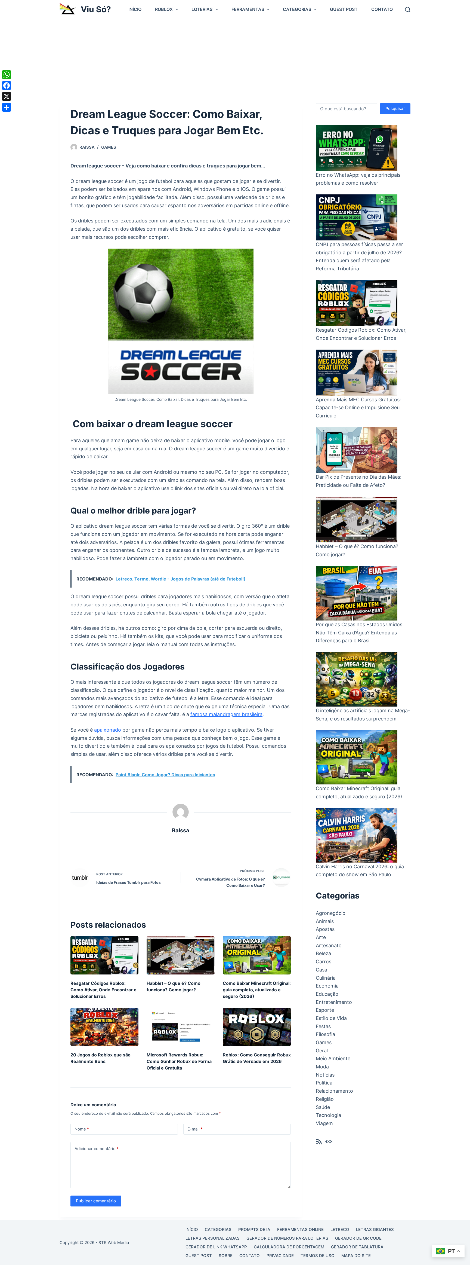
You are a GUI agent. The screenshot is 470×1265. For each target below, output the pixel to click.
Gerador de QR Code (358, 1238)
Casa (321, 970)
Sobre (226, 1255)
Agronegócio (330, 913)
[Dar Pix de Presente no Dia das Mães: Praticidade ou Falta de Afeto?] (356, 450)
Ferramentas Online (300, 1229)
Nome (82, 1129)
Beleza (323, 953)
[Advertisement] (235, 60)
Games (108, 147)
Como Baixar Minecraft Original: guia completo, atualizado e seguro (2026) (257, 989)
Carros (323, 961)
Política (324, 1083)
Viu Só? (96, 9)
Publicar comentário (96, 1200)
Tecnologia (328, 1115)
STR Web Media (113, 1242)
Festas (323, 1026)
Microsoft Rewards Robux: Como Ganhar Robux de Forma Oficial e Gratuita (179, 1061)
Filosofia (325, 1034)
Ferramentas (247, 9)
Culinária (326, 978)
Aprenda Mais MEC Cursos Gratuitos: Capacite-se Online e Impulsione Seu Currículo (358, 407)
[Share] (6, 107)
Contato (382, 9)
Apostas (325, 929)
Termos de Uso (318, 1255)
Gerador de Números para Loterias (287, 1238)
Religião (325, 1099)
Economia (327, 986)
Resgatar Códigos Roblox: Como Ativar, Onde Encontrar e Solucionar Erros (103, 989)
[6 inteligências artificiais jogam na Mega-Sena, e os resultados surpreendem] (356, 679)
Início (134, 9)
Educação (327, 994)
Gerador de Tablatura (357, 1246)
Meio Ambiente (333, 1058)
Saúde (323, 1107)
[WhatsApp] (6, 74)
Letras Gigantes (375, 1229)
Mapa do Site (356, 1255)
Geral (322, 1050)
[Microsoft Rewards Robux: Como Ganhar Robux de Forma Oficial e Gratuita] (181, 1027)
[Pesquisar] (407, 9)
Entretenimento (334, 1002)
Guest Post (344, 9)
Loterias (201, 9)
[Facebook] (6, 85)
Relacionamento (334, 1091)
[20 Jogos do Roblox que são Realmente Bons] (104, 1027)
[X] (6, 96)
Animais (325, 921)
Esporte (325, 1010)
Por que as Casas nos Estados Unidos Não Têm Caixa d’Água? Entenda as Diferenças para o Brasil (359, 632)
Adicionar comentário (97, 1148)
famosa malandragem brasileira (226, 714)
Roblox (164, 9)
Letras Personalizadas (212, 1238)
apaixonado (107, 730)
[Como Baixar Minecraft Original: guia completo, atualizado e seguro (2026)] (257, 955)
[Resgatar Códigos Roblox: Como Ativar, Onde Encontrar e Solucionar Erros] (104, 955)
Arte (321, 937)
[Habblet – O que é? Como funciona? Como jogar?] (181, 955)
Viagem (324, 1123)
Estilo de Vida (331, 1018)
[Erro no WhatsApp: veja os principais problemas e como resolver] (356, 148)
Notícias (325, 1075)
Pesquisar (395, 108)
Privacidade (280, 1255)
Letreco (339, 1229)
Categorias (297, 9)
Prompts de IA (254, 1229)
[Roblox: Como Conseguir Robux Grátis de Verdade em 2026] (257, 1027)
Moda (322, 1067)
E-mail (195, 1129)
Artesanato (329, 945)
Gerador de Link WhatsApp (216, 1246)
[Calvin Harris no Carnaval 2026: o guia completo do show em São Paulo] (356, 835)
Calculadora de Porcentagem (289, 1246)
